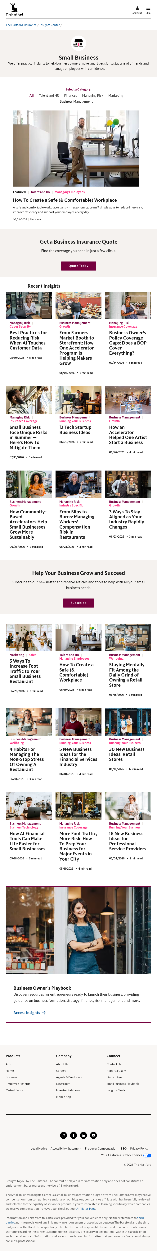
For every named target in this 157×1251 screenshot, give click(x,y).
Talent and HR (49, 95)
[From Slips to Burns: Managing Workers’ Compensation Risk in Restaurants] (78, 484)
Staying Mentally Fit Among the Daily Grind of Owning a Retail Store (127, 675)
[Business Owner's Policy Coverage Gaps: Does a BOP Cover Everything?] (128, 305)
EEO (124, 1148)
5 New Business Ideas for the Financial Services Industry (78, 757)
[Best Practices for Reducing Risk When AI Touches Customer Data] (29, 305)
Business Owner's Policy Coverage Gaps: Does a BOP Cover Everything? (128, 343)
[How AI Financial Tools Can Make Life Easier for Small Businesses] (29, 806)
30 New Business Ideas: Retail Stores (127, 754)
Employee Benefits (18, 1083)
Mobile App (63, 1096)
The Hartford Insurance (21, 25)
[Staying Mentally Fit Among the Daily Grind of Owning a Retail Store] (128, 637)
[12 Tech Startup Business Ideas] (78, 400)
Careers (61, 1070)
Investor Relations (68, 1090)
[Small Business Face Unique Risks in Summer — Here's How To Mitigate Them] (29, 400)
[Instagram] (63, 1137)
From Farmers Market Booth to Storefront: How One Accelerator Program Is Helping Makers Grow (76, 348)
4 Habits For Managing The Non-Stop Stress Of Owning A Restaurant (27, 759)
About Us (62, 1064)
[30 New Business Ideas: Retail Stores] (128, 722)
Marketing (115, 95)
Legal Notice (39, 1148)
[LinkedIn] (83, 1137)
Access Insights (26, 1013)
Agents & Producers (69, 1077)
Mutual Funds (15, 1090)
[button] (78, 266)
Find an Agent (116, 1077)
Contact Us (114, 1064)
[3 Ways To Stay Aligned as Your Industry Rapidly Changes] (128, 484)
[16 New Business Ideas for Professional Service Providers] (128, 806)
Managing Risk (92, 95)
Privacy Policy (139, 1148)
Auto (9, 1064)
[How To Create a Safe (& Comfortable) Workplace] (78, 637)
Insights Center (50, 25)
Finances (70, 95)
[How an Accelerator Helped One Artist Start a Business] (128, 400)
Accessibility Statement (66, 1148)
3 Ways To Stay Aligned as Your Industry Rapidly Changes (126, 520)
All (31, 95)
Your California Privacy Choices (121, 1155)
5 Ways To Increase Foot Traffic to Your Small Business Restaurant (25, 671)
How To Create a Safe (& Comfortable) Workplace (65, 200)
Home (10, 1070)
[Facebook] (73, 1137)
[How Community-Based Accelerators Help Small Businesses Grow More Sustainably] (29, 484)
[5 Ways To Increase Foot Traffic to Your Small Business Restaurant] (29, 637)
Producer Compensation (101, 1148)
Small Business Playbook (123, 1083)
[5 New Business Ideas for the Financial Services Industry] (78, 722)
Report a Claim (116, 1070)
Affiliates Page (85, 1208)
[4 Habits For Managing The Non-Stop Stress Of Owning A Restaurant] (29, 722)
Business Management (76, 101)
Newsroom (63, 1083)
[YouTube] (93, 1137)
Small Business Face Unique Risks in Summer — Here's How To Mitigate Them (28, 437)
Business (11, 1077)
